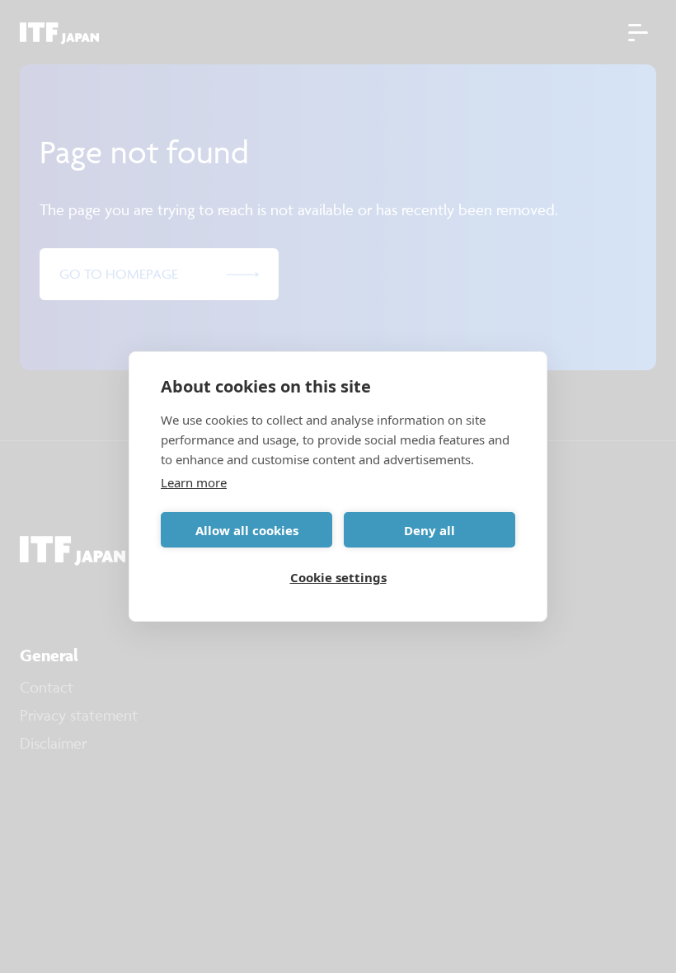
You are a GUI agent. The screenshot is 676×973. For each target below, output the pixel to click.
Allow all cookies (246, 530)
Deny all (429, 530)
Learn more (194, 482)
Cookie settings (338, 577)
